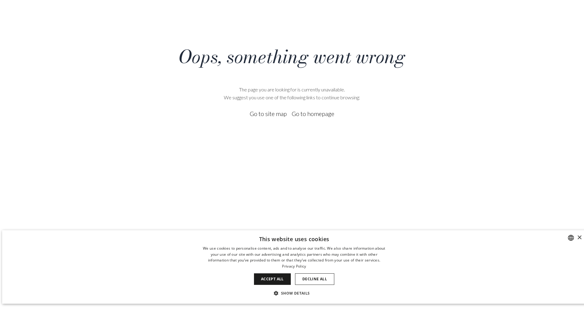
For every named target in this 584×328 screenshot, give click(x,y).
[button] (294, 292)
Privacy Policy (294, 266)
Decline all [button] (314, 279)
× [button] (579, 237)
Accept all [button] (272, 279)
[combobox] (571, 238)
